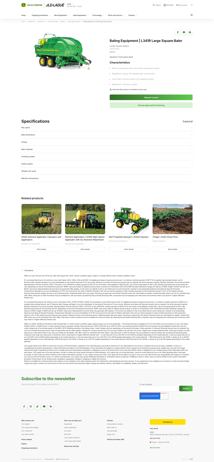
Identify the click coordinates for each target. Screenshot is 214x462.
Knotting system (28, 156)
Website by (185, 459)
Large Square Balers (73, 21)
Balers (63, 21)
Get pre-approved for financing (151, 105)
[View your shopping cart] (192, 15)
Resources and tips (71, 446)
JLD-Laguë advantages (30, 427)
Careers (131, 15)
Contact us (167, 422)
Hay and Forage (53, 21)
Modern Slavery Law (62, 459)
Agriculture (41, 21)
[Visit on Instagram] (30, 406)
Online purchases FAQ (115, 439)
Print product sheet (126, 57)
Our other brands (27, 434)
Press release (26, 439)
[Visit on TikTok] (37, 406)
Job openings (112, 431)
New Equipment (60, 15)
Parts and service (115, 15)
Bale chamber (27, 149)
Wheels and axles (28, 171)
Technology (97, 15)
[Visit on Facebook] (24, 406)
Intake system (27, 164)
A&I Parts (67, 434)
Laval (152, 432)
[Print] (190, 32)
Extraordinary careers (115, 424)
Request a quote (151, 97)
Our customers (26, 431)
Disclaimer (113, 57)
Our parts (67, 431)
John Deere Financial (71, 438)
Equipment (31, 21)
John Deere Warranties (72, 441)
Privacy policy (49, 459)
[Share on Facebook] (178, 32)
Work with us (111, 427)
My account (182, 5)
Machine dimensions (29, 178)
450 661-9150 (155, 438)
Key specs (25, 127)
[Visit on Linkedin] (51, 406)
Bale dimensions (28, 135)
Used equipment (79, 15)
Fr (192, 5)
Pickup (24, 142)
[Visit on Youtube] (44, 406)
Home (23, 21)
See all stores (155, 447)
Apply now (111, 434)
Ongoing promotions (40, 15)
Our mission (25, 424)
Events (24, 444)
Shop (23, 15)
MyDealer (170, 5)
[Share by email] (184, 32)
